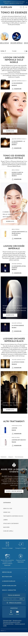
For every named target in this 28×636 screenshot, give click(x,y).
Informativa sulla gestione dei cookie (11, 622)
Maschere (6, 527)
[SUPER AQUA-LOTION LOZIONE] (6, 430)
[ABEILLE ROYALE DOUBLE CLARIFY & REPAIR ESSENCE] (6, 175)
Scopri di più (10, 409)
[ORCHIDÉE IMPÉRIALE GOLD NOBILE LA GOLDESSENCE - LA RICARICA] (6, 143)
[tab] (25, 51)
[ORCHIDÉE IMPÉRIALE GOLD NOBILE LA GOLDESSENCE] (6, 85)
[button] (14, 611)
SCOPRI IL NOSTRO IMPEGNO (14, 491)
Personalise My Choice (8, 623)
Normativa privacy (17, 620)
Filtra (2, 51)
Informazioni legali (7, 620)
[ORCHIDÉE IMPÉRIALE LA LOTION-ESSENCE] (6, 327)
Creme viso (6, 512)
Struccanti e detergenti (11, 523)
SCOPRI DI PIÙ (10, 131)
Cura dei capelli (8, 531)
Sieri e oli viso (7, 508)
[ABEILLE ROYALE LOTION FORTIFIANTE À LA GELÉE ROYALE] (6, 234)
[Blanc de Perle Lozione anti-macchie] (6, 442)
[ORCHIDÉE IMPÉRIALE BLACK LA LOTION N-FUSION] (6, 364)
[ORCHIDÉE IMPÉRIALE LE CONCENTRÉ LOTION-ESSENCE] (6, 268)
